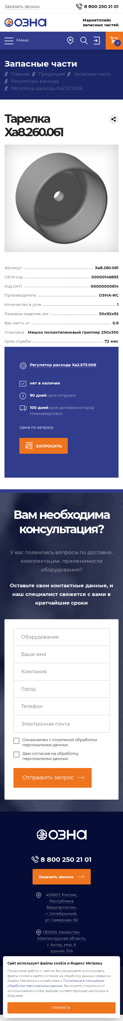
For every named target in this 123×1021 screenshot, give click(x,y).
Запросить (49, 446)
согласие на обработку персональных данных (50, 756)
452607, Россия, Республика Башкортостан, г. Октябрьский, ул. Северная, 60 (61, 907)
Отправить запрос (48, 777)
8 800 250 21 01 (101, 6)
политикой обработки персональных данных (59, 742)
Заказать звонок (22, 6)
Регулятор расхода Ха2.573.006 (63, 364)
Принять (61, 1008)
